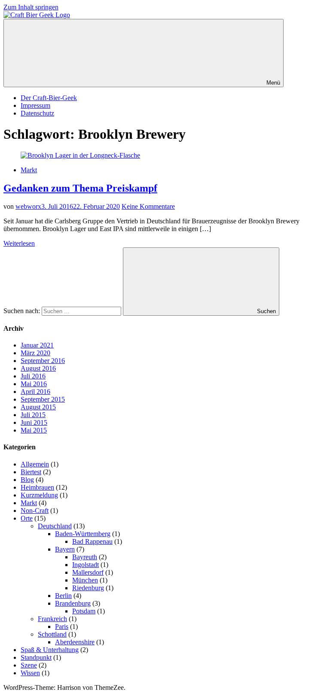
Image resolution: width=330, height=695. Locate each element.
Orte (27, 518)
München (85, 580)
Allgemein (35, 464)
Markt (29, 170)
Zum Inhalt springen (30, 7)
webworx (28, 206)
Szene (29, 665)
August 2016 (38, 368)
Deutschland (55, 526)
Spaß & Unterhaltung (50, 649)
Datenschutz (37, 113)
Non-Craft (35, 510)
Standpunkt (36, 657)
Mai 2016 (34, 383)
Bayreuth (84, 557)
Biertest (31, 472)
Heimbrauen (37, 487)
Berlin (63, 595)
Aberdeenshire (75, 642)
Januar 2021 (37, 345)
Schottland (52, 634)
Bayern (65, 549)
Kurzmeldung (39, 495)
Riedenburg (88, 587)
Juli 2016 (33, 376)
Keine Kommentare (148, 206)
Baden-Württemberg (82, 533)
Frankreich (52, 618)
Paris (61, 626)
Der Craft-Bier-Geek (49, 97)
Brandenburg (73, 603)
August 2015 (38, 407)
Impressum (35, 105)
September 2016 (43, 360)
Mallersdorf (88, 572)
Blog (27, 479)
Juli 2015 (33, 414)
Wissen (30, 673)
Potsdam (83, 611)
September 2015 (43, 399)
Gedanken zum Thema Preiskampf (80, 188)
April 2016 (35, 391)
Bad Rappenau (92, 541)
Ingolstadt (85, 564)
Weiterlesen (19, 243)
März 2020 (35, 353)
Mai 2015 (34, 430)
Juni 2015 (34, 422)
